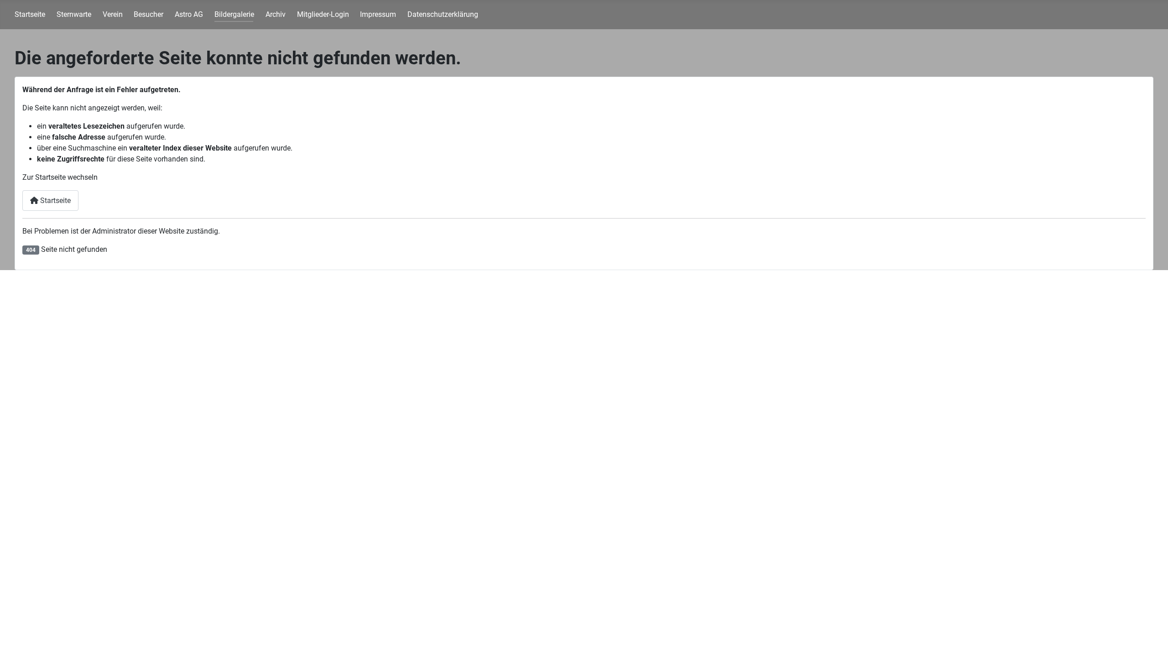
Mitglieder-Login (323, 14)
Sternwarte (74, 14)
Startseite (30, 14)
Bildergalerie (234, 14)
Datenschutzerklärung (442, 14)
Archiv (276, 14)
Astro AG (189, 14)
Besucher (148, 14)
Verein (113, 14)
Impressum (378, 14)
